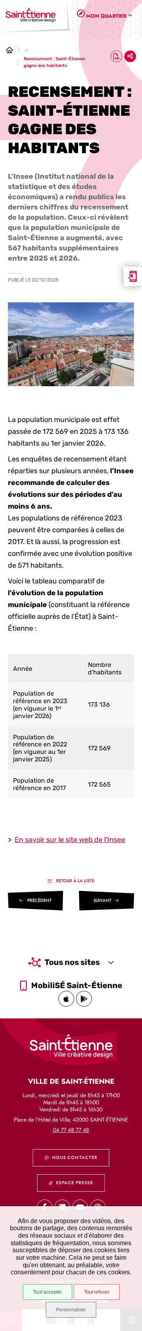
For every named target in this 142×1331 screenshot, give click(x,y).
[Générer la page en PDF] (116, 56)
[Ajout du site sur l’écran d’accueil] (132, 276)
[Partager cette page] (130, 56)
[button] (71, 344)
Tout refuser (96, 1292)
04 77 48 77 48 (71, 1130)
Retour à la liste (75, 880)
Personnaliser (71, 1309)
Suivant (102, 900)
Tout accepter (47, 1292)
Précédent (39, 900)
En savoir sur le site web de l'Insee (70, 839)
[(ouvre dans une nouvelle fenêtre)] (66, 999)
